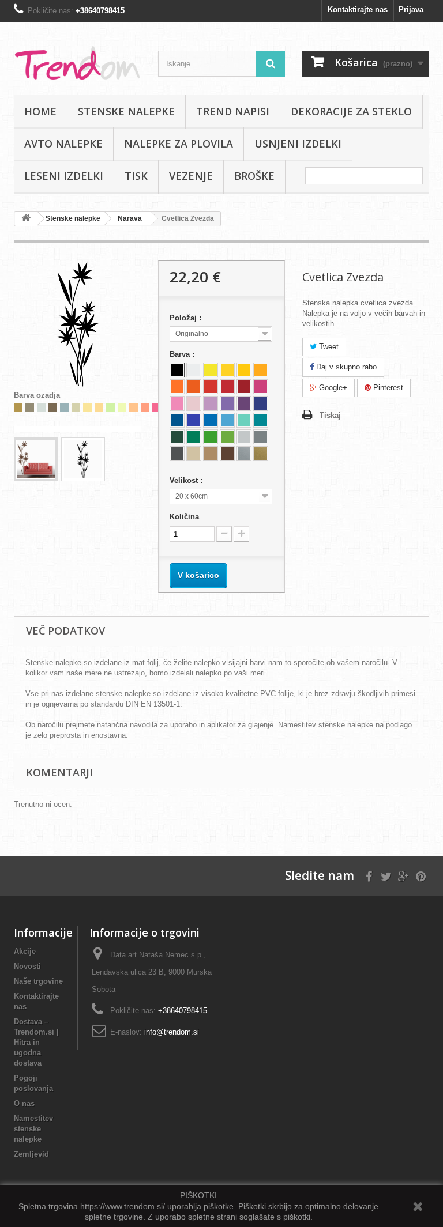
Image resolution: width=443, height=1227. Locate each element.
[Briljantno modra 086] (193, 420)
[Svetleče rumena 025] (210, 370)
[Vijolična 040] (244, 403)
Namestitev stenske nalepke (33, 1128)
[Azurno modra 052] (210, 420)
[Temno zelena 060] (177, 437)
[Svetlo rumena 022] (227, 370)
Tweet (328, 346)
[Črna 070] (177, 370)
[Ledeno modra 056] (227, 420)
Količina (184, 516)
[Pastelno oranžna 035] (177, 386)
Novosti (27, 966)
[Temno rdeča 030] (244, 386)
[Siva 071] (260, 437)
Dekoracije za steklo (351, 111)
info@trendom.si (171, 1032)
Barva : (183, 354)
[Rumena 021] (244, 370)
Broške (254, 176)
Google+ (332, 387)
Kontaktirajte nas (358, 9)
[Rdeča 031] (227, 386)
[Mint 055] (244, 420)
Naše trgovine (38, 981)
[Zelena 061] (193, 437)
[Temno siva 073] (177, 453)
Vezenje (191, 176)
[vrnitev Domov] (26, 219)
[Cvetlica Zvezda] (35, 459)
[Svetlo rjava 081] (210, 453)
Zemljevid (31, 1154)
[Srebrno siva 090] (244, 453)
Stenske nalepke (126, 111)
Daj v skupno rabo (345, 367)
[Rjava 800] (227, 453)
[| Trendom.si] (77, 63)
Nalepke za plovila (178, 143)
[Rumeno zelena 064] (210, 437)
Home (40, 111)
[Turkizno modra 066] (260, 420)
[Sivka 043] (227, 403)
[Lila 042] (210, 403)
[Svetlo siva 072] (244, 437)
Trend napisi (232, 111)
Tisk (136, 176)
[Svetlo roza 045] (177, 403)
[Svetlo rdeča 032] (210, 386)
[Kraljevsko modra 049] (260, 403)
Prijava (411, 9)
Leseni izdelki (63, 176)
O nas (24, 1103)
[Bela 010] (193, 370)
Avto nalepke (63, 143)
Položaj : (187, 318)
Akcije (25, 951)
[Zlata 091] (260, 453)
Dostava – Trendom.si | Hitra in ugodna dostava (36, 1042)
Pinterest (387, 387)
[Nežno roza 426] (193, 403)
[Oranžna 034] (193, 386)
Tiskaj (330, 415)
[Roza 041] (260, 386)
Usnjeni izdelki (297, 143)
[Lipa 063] (227, 437)
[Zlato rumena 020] (260, 370)
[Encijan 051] (177, 420)
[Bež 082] (193, 453)
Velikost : (187, 480)
